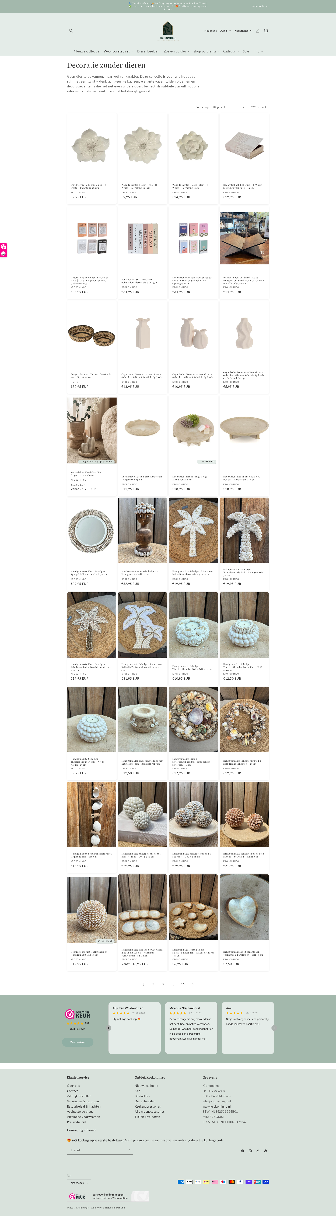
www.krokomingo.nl (217, 1106)
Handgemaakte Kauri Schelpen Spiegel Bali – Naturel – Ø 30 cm (89, 573)
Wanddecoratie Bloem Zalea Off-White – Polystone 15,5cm (89, 186)
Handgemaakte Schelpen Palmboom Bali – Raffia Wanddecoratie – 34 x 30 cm (141, 667)
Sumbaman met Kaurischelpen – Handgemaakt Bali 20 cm (139, 573)
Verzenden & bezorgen (83, 1101)
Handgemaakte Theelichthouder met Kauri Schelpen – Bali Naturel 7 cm (142, 762)
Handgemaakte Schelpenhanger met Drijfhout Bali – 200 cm (91, 855)
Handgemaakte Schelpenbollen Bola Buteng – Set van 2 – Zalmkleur (243, 855)
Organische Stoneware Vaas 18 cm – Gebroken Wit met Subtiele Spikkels (192, 376)
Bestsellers (142, 1096)
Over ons (73, 1085)
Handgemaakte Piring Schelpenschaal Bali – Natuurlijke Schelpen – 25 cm (191, 761)
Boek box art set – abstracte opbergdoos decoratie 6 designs (139, 281)
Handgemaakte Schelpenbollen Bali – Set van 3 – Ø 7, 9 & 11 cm (193, 855)
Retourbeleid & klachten (84, 1106)
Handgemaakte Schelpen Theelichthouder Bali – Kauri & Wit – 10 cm (243, 667)
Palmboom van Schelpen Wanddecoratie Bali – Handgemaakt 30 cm (243, 572)
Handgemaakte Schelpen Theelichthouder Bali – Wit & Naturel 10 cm (87, 761)
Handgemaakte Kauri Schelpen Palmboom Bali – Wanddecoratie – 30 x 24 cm (91, 667)
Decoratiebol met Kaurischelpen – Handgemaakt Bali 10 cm (90, 953)
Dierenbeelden (145, 1101)
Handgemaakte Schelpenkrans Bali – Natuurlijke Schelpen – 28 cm (243, 762)
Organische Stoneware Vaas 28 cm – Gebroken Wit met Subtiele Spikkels (141, 376)
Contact (72, 1091)
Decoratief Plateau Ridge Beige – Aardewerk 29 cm (190, 478)
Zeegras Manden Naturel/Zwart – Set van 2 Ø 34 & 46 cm (91, 376)
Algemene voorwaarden (83, 1117)
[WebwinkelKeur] (108, 1197)
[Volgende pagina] (193, 984)
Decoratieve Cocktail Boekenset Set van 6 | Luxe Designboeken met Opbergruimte (192, 280)
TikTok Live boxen (147, 1117)
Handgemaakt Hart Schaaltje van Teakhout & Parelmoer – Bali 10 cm (243, 953)
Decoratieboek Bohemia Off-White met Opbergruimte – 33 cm (242, 186)
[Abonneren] (129, 1150)
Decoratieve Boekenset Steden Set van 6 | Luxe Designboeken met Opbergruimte (90, 280)
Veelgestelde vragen (81, 1111)
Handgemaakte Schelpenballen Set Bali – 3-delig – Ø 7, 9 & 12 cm (141, 855)
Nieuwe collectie (146, 1085)
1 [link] (143, 984)
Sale (138, 1091)
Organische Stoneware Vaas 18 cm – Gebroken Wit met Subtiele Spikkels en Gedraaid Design (243, 375)
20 (182, 984)
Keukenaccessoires (148, 1106)
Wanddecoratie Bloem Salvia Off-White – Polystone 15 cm (190, 186)
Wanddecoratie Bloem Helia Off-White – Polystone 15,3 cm (139, 186)
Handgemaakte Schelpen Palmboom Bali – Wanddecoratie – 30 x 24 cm (192, 573)
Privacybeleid (76, 1122)
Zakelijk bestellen (79, 1096)
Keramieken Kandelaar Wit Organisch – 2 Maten (86, 474)
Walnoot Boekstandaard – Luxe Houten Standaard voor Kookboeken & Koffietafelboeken (243, 280)
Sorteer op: (202, 107)
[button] (71, 31)
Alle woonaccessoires (150, 1111)
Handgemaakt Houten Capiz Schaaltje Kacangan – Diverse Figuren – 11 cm (193, 952)
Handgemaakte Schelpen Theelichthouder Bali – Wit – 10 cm (192, 668)
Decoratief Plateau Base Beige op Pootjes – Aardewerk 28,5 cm (241, 478)
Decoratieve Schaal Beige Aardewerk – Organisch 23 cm (141, 478)
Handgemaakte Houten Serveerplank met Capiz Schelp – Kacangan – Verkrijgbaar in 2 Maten (142, 952)
